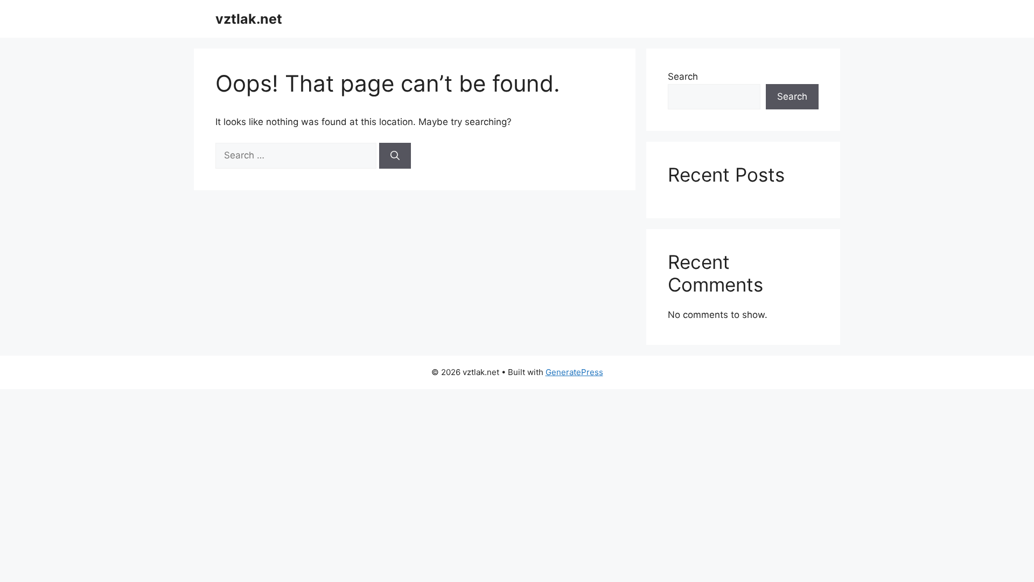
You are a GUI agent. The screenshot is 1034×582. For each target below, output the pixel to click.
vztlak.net (248, 19)
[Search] (395, 156)
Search (683, 76)
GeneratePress (574, 372)
